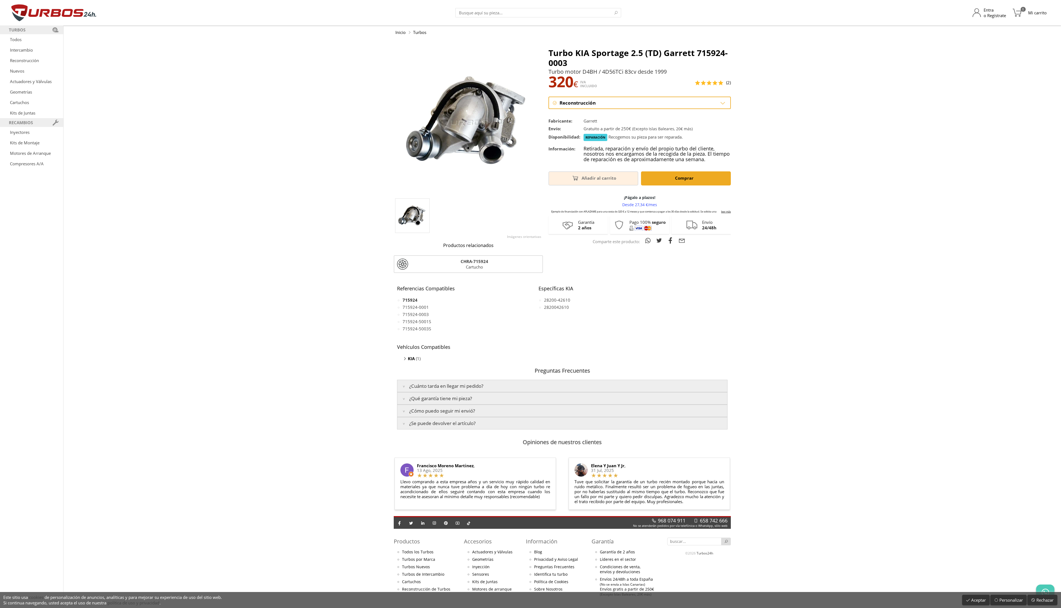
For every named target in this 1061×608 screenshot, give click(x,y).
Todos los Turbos (418, 551)
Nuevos (17, 71)
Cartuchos (19, 102)
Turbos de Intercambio (423, 574)
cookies (36, 597)
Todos (16, 39)
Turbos (419, 32)
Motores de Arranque (30, 153)
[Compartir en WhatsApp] (648, 240)
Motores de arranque (492, 589)
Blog (538, 551)
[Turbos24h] (53, 12)
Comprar (685, 178)
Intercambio (21, 50)
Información (541, 541)
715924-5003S (417, 328)
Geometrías (21, 92)
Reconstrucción (24, 60)
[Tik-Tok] (468, 523)
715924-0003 (416, 314)
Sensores (480, 574)
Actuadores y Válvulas (31, 81)
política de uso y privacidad (133, 603)
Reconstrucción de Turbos (426, 589)
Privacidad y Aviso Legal (556, 559)
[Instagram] (434, 523)
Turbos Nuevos (416, 566)
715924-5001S (417, 321)
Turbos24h (705, 553)
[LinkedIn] (423, 523)
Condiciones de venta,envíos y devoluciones (620, 569)
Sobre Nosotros (548, 589)
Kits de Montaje (25, 142)
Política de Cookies (551, 581)
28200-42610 (557, 300)
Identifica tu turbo (551, 574)
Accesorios (478, 541)
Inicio (400, 32)
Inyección (481, 566)
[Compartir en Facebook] (671, 240)
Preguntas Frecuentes (554, 566)
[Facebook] (399, 523)
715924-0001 (416, 307)
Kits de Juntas (22, 113)
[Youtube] (457, 523)
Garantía (603, 541)
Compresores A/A (27, 163)
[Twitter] (411, 523)
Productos (407, 541)
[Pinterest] (446, 523)
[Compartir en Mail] (682, 240)
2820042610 (556, 307)
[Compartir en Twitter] (660, 240)
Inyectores (20, 132)
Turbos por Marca (418, 559)
